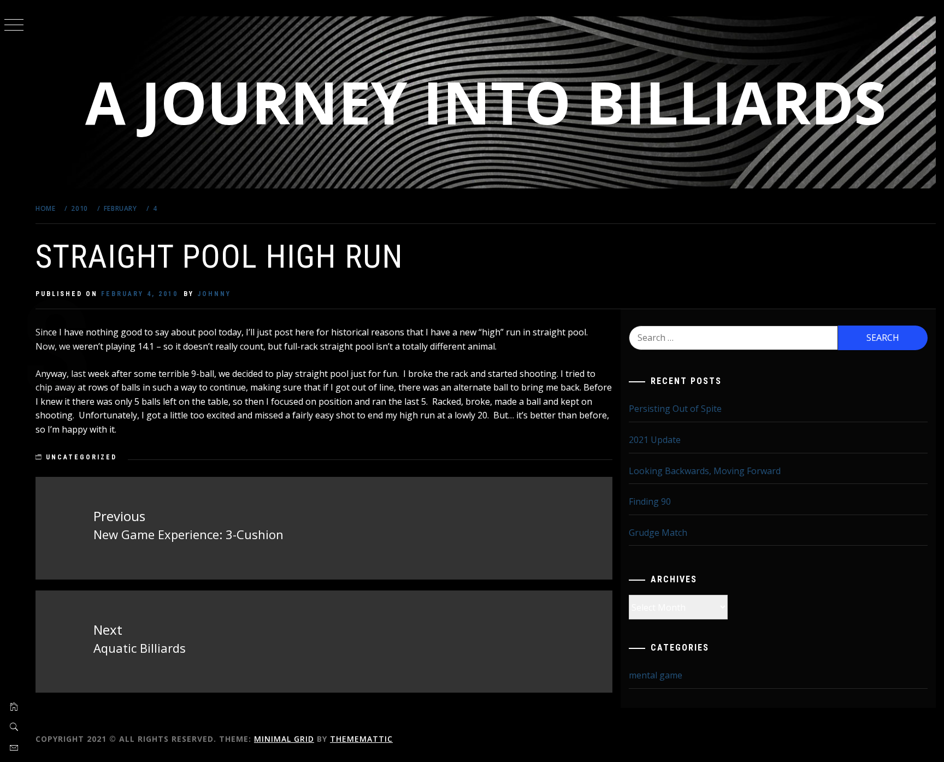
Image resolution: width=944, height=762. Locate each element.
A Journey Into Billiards (485, 101)
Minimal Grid (284, 739)
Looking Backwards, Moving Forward (705, 471)
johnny (214, 294)
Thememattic (361, 739)
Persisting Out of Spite (675, 409)
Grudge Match (658, 533)
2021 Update (655, 440)
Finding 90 (650, 501)
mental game (655, 675)
